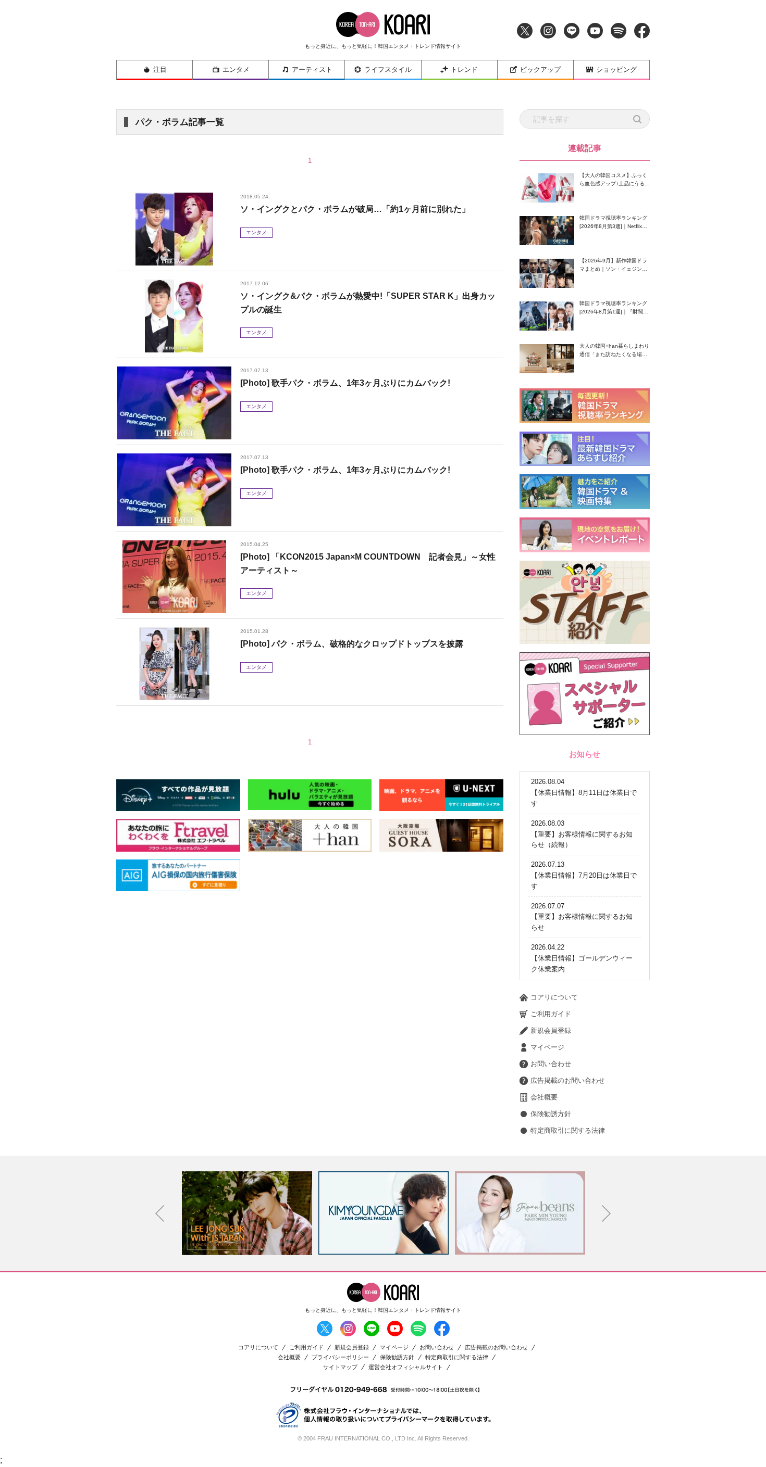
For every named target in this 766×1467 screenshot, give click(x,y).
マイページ (547, 1047)
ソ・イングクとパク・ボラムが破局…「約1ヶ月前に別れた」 (355, 209)
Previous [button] (160, 1213)
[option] (247, 1213)
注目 (160, 69)
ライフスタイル (388, 69)
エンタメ (236, 69)
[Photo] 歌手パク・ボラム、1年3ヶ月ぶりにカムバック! (345, 382)
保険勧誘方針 (550, 1114)
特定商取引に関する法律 (567, 1130)
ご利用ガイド (550, 1014)
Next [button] (606, 1213)
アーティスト (312, 69)
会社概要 (544, 1097)
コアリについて (554, 997)
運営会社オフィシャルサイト (405, 1367)
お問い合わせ (550, 1064)
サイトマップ (340, 1367)
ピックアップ (540, 69)
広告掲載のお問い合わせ (567, 1080)
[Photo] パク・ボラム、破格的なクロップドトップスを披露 (351, 643)
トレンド (464, 69)
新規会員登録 (550, 1030)
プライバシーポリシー (340, 1357)
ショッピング (616, 69)
